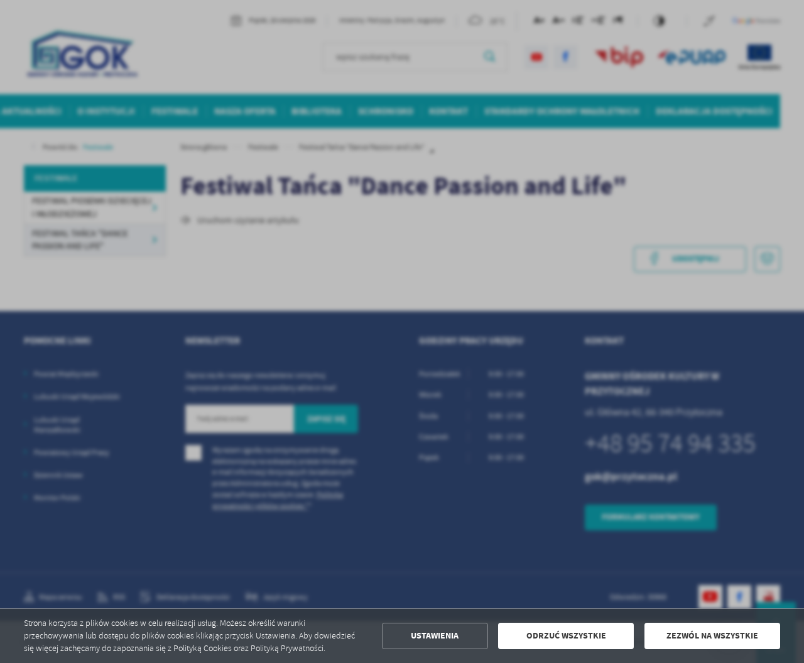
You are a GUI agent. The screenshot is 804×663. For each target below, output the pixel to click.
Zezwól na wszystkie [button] (712, 636)
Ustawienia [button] (435, 636)
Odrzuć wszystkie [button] (566, 636)
